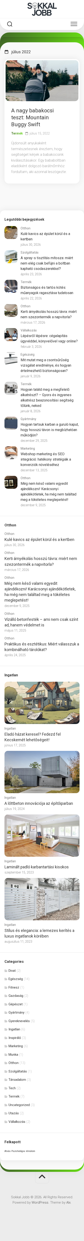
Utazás (14, 1113)
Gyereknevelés (19, 1021)
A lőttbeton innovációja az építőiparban (38, 803)
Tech (12, 1088)
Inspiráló (15, 1038)
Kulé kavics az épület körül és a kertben (39, 539)
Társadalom (17, 1080)
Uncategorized (19, 1105)
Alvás (7, 1151)
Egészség (27, 354)
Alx (68, 1202)
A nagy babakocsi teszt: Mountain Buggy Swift (32, 117)
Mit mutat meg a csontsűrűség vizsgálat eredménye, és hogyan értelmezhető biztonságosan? (46, 365)
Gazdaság (16, 996)
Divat (12, 971)
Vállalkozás (29, 330)
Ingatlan (10, 728)
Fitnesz (14, 987)
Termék (17, 133)
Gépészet (16, 1004)
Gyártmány (28, 419)
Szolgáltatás (30, 252)
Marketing (28, 448)
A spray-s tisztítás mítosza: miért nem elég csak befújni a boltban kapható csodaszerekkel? (47, 263)
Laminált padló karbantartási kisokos (36, 867)
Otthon (25, 228)
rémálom (30, 1151)
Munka (13, 1055)
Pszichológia (18, 1151)
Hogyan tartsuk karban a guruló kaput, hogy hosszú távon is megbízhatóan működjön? (50, 429)
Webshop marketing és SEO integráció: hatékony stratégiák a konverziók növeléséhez (46, 459)
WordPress (40, 1202)
